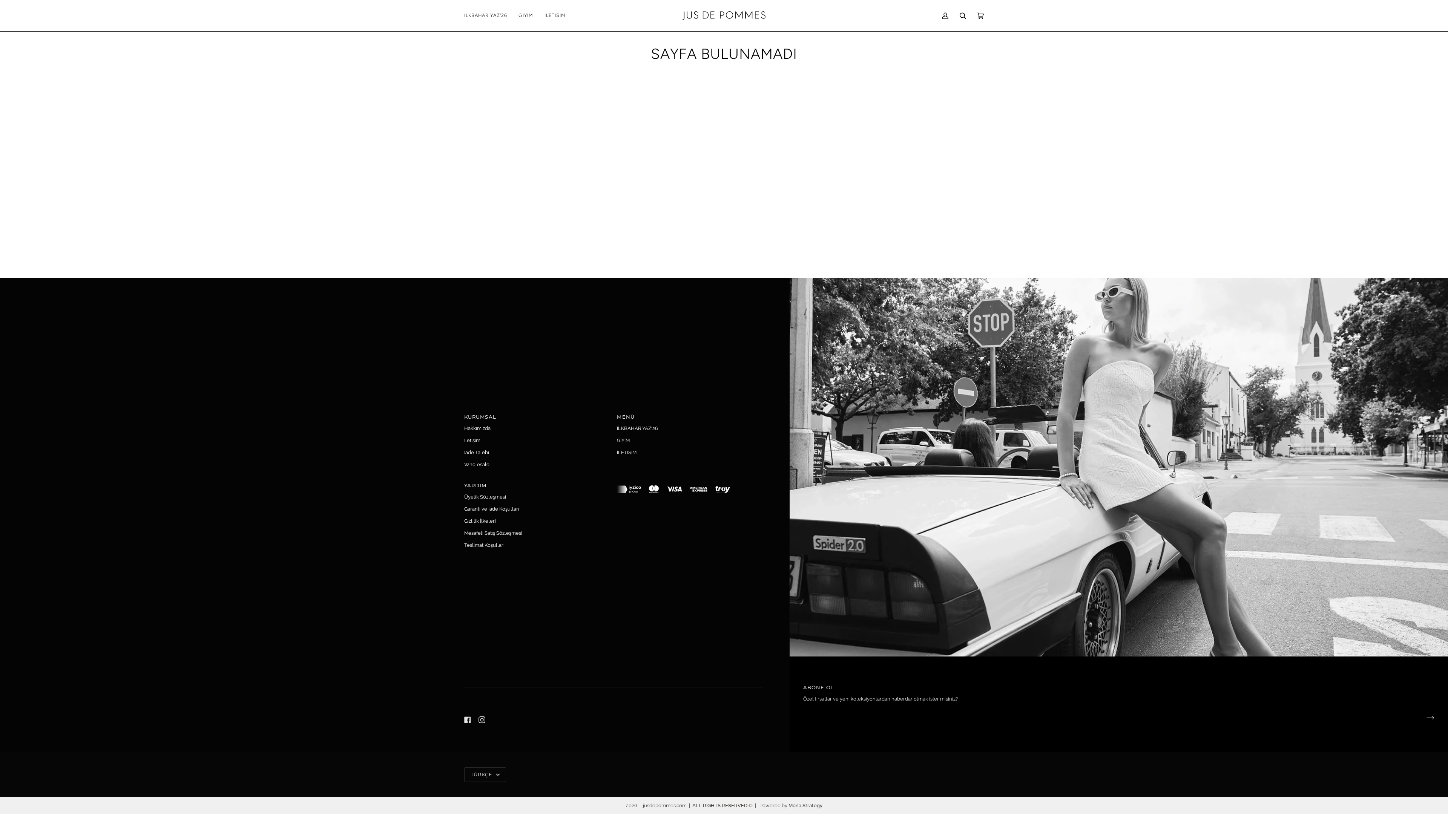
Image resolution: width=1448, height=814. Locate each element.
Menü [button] (625, 417)
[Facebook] (467, 719)
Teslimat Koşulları (484, 545)
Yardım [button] (475, 485)
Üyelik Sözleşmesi (485, 497)
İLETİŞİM (627, 452)
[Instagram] (482, 719)
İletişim (472, 440)
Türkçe (482, 774)
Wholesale (476, 464)
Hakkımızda (477, 428)
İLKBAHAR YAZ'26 (637, 428)
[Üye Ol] (1424, 718)
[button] (526, 15)
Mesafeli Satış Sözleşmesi (493, 533)
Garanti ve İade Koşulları (491, 509)
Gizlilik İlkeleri (480, 521)
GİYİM (623, 440)
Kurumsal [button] (480, 417)
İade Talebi (476, 452)
